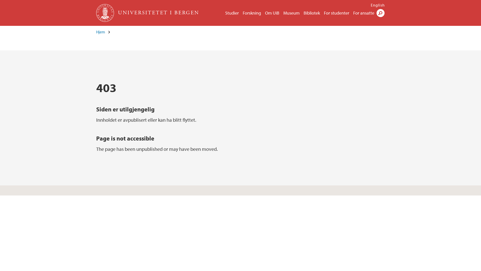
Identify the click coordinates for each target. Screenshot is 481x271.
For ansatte (363, 13)
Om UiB (272, 13)
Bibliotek (312, 13)
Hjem (100, 31)
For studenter (336, 13)
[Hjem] (105, 13)
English (378, 5)
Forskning (252, 13)
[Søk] (380, 13)
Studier (232, 13)
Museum (291, 13)
